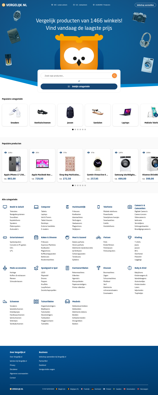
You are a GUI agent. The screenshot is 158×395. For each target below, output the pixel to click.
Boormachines (108, 272)
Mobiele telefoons (110, 211)
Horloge (13, 272)
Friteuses (76, 211)
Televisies (13, 211)
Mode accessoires (18, 268)
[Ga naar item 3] (78, 129)
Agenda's (75, 278)
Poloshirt (138, 257)
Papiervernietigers (79, 284)
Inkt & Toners (46, 217)
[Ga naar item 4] (80, 129)
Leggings (138, 260)
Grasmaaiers (108, 293)
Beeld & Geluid (17, 207)
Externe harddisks (48, 226)
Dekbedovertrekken (80, 306)
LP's (11, 251)
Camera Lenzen (140, 214)
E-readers (45, 229)
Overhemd (139, 254)
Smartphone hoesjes (111, 217)
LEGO (43, 272)
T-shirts (138, 242)
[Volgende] (156, 115)
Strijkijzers (76, 229)
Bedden (75, 315)
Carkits (106, 223)
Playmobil (44, 275)
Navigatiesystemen (17, 214)
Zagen (105, 275)
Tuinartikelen (47, 301)
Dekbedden (76, 309)
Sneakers (13, 306)
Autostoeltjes (140, 281)
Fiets (105, 242)
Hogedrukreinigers (48, 306)
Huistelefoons (108, 226)
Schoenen (14, 301)
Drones (44, 278)
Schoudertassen (16, 281)
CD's (11, 248)
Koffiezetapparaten (48, 254)
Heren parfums (78, 245)
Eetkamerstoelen (78, 318)
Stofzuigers (76, 220)
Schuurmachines (109, 278)
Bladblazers (45, 309)
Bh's (136, 251)
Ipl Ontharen (77, 251)
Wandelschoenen (16, 309)
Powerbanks (108, 214)
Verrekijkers (139, 223)
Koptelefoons (15, 220)
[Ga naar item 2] (75, 129)
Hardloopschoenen (17, 315)
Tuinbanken (45, 318)
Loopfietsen (45, 287)
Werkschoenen (15, 318)
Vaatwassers (77, 223)
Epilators (75, 260)
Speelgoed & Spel (49, 268)
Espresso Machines (48, 245)
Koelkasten (76, 214)
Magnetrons (77, 226)
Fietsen (106, 237)
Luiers (137, 287)
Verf (105, 284)
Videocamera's (140, 217)
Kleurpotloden (77, 281)
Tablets (44, 211)
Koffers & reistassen (17, 275)
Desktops (44, 223)
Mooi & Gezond (79, 237)
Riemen (13, 278)
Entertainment (17, 237)
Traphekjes (139, 293)
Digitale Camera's (141, 211)
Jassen (137, 248)
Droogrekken (77, 321)
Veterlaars (14, 321)
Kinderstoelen (140, 284)
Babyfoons (139, 272)
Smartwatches (108, 220)
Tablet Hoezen (46, 220)
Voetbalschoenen (16, 324)
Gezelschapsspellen (48, 290)
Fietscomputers (109, 251)
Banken (75, 324)
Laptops (44, 214)
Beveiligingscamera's (143, 229)
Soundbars (14, 217)
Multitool (106, 281)
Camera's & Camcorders (140, 207)
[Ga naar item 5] (82, 129)
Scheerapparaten (78, 254)
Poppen (44, 281)
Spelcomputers (15, 242)
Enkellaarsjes (15, 312)
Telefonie (107, 207)
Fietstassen (107, 248)
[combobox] (79, 76)
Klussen (107, 268)
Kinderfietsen (108, 245)
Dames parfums (78, 242)
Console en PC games (18, 245)
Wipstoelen (139, 290)
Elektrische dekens (79, 312)
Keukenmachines (47, 260)
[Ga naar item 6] (85, 129)
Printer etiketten (78, 287)
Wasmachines (77, 217)
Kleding (138, 237)
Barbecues (45, 257)
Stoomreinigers (47, 315)
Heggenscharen (47, 321)
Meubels (76, 301)
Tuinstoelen (45, 312)
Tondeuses (76, 257)
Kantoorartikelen (80, 268)
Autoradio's (14, 229)
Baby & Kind (140, 268)
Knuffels (44, 284)
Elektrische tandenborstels (82, 248)
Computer (45, 207)
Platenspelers (15, 226)
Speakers (13, 223)
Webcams (138, 220)
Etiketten (75, 275)
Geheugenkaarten (141, 226)
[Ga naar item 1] (73, 129)
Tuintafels (45, 324)
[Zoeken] (114, 75)
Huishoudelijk (78, 207)
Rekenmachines (78, 272)
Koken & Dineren (49, 237)
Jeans (137, 245)
